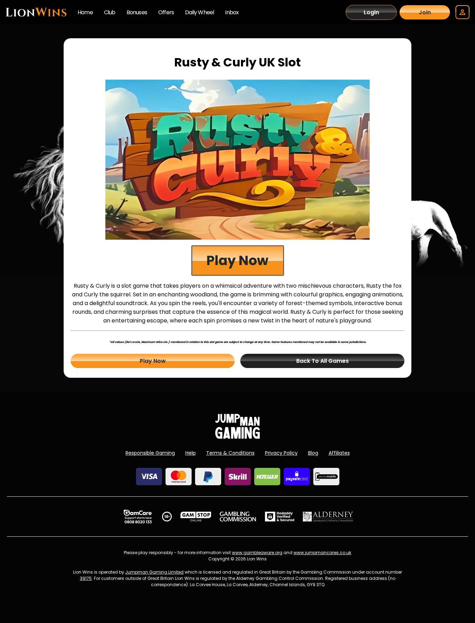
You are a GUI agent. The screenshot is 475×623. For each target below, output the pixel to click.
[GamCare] (137, 516)
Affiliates (339, 452)
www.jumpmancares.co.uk (322, 553)
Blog (313, 452)
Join (425, 12)
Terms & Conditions (230, 452)
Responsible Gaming (150, 452)
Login (371, 12)
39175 (86, 578)
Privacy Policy (281, 452)
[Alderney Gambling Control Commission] (328, 516)
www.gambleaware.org (257, 553)
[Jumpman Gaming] (237, 437)
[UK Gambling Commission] (238, 516)
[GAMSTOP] (195, 516)
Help (190, 452)
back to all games (322, 361)
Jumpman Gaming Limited (154, 572)
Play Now (153, 361)
